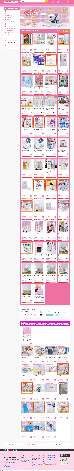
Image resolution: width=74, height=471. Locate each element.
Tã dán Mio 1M (48, 433)
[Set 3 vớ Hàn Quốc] (27, 351)
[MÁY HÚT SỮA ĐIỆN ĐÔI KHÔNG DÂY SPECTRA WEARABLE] (27, 102)
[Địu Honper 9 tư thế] (63, 185)
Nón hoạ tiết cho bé (25, 394)
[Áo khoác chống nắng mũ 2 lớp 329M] (39, 369)
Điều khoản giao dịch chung (37, 461)
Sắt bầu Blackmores (49, 233)
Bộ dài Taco (48, 394)
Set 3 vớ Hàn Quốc (25, 357)
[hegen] (33, 311)
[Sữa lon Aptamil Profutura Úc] (63, 227)
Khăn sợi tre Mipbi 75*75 (26, 150)
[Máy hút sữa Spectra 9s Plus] (27, 81)
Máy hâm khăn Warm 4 (25, 66)
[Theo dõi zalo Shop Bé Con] (16, 449)
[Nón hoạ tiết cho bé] (27, 388)
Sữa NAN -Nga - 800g (49, 150)
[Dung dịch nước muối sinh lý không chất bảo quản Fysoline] (39, 289)
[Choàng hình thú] (27, 407)
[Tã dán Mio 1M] (51, 426)
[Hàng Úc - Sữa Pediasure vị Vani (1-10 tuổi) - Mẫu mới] (51, 122)
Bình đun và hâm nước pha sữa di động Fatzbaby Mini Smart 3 (38, 234)
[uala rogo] (33, 315)
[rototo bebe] (41, 315)
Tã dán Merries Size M (25, 129)
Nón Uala (23, 375)
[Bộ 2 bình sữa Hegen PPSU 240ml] (63, 248)
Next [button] (68, 17)
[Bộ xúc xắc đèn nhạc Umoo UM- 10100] (39, 426)
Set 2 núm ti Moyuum (37, 212)
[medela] (25, 311)
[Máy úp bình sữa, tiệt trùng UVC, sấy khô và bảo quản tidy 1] (63, 102)
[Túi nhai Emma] (39, 351)
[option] (45, 17)
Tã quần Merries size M (38, 129)
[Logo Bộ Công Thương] (7, 466)
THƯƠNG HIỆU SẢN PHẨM (28, 309)
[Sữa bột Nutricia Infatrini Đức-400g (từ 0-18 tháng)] (39, 81)
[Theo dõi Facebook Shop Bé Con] (5, 449)
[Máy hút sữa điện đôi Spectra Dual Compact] (63, 60)
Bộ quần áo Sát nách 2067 (62, 357)
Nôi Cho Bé (45, 324)
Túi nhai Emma (36, 357)
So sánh (1, 470)
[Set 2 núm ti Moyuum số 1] (27, 185)
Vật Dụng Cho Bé (33, 324)
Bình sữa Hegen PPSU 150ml (39, 275)
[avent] (57, 311)
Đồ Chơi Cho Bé (52, 324)
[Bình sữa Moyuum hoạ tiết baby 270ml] (63, 164)
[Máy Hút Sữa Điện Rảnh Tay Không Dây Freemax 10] (63, 206)
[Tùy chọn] (55, 91)
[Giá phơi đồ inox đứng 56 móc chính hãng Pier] (51, 60)
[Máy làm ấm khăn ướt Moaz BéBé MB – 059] (39, 39)
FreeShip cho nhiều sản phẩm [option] (42, 32)
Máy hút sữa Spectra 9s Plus (26, 87)
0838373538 (50, 459)
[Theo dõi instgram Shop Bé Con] (8, 449)
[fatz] (49, 311)
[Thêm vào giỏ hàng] (31, 50)
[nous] (41, 311)
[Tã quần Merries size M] (39, 122)
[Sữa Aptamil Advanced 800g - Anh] (63, 122)
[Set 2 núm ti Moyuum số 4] (51, 206)
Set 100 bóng (60, 375)
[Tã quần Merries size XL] (39, 185)
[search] (46, 1)
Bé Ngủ (39, 324)
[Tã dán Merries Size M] (27, 122)
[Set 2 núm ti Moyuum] (39, 206)
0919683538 (13, 462)
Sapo (23, 468)
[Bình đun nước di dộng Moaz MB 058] (27, 227)
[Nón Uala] (27, 369)
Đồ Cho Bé (25, 322)
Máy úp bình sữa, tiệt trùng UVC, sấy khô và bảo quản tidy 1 (62, 109)
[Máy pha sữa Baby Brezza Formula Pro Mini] (51, 185)
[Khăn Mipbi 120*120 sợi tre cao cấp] (39, 143)
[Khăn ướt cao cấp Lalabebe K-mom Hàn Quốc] (27, 332)
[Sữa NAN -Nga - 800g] (51, 143)
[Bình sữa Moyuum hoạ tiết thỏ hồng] (39, 102)
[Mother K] (49, 315)
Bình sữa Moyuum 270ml (38, 171)
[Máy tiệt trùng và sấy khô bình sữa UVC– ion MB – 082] (39, 248)
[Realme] (57, 315)
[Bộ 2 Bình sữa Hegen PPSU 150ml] (27, 268)
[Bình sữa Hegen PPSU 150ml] (39, 268)
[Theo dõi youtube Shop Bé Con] (11, 449)
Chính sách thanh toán (36, 462)
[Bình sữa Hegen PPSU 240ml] (51, 268)
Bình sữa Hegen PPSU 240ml (51, 275)
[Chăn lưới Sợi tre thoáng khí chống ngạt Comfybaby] (39, 407)
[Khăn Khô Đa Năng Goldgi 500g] (39, 60)
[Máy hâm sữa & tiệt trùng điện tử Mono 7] (63, 39)
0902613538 (50, 455)
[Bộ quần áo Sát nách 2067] (63, 351)
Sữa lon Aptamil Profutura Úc (63, 233)
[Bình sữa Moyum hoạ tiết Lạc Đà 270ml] (27, 164)
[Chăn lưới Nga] (27, 426)
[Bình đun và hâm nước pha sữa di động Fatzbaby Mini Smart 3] (39, 227)
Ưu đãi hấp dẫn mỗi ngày (11, 42)
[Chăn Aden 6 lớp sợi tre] (63, 407)
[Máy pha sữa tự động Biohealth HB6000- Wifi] (63, 143)
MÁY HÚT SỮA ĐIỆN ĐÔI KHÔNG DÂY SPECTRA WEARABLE (26, 109)
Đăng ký (22, 457)
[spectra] (25, 315)
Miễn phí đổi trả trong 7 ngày (12, 40)
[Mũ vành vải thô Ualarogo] (51, 351)
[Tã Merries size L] (51, 81)
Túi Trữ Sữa (59, 324)
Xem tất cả (65, 324)
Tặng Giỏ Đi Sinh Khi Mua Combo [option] (29, 32)
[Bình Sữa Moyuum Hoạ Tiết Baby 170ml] (51, 164)
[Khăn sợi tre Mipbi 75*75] (27, 143)
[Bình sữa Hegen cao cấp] (63, 268)
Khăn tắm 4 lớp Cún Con (62, 394)
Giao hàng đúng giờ (10, 38)
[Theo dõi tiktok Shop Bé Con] (13, 449)
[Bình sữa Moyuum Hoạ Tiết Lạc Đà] (51, 102)
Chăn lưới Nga (24, 433)
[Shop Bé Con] (11, 2)
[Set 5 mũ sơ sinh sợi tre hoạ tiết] (51, 407)
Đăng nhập (23, 455)
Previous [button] (22, 17)
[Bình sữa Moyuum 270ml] (39, 164)
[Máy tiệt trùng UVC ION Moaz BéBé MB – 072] (51, 248)
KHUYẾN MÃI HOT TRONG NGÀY (29, 30)
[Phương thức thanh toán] (49, 464)
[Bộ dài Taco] (51, 388)
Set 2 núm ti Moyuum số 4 (50, 212)
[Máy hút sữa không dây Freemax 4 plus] (27, 206)
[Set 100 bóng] (63, 369)
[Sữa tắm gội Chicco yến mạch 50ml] (63, 81)
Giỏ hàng (22, 458)
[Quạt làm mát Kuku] (27, 39)
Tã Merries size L (49, 87)
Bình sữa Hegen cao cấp (62, 275)
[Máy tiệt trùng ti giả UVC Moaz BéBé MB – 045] (51, 39)
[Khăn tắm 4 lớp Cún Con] (63, 388)
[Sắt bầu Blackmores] (51, 227)
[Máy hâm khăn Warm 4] (27, 60)
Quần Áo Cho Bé (25, 324)
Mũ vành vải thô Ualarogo (50, 357)
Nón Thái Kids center (49, 375)
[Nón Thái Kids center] (51, 369)
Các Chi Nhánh (23, 463)
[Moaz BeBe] (65, 311)
